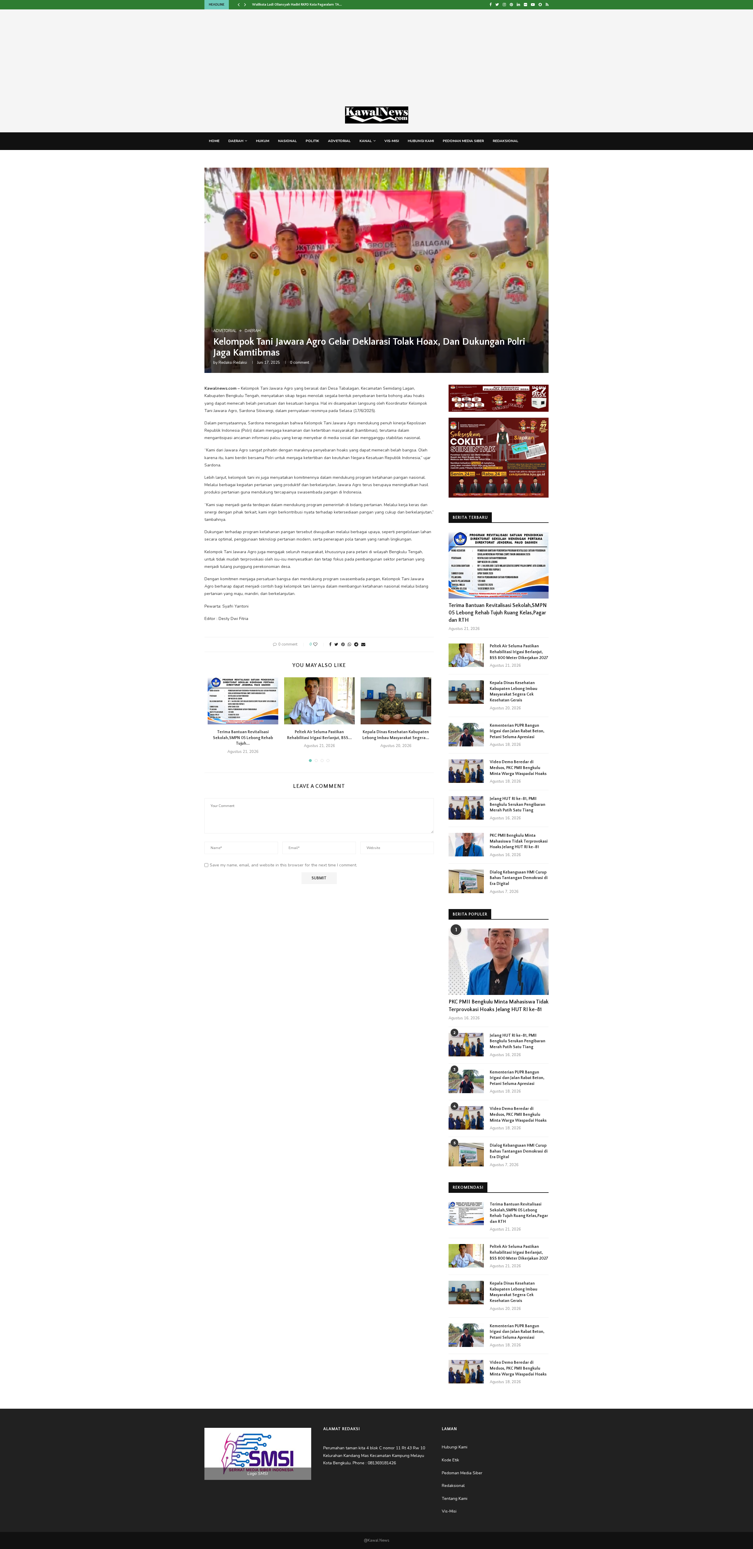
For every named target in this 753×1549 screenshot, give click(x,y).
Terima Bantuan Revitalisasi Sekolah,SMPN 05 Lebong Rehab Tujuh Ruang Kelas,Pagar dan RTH (498, 613)
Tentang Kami (222, 158)
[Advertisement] (376, 62)
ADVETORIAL (339, 141)
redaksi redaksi (233, 362)
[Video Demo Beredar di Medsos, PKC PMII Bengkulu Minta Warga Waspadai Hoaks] (466, 771)
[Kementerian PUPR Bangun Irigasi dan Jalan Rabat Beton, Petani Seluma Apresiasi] (466, 734)
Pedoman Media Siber (463, 141)
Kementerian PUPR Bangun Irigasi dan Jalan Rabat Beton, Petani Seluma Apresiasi (517, 731)
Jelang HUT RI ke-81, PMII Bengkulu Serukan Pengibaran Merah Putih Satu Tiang (517, 804)
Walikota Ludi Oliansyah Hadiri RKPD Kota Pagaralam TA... (297, 4)
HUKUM (262, 141)
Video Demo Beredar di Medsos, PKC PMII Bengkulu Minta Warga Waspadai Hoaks (518, 768)
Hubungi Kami (421, 141)
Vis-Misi (391, 141)
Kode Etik (253, 158)
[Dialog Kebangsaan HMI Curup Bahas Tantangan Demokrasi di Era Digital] (466, 881)
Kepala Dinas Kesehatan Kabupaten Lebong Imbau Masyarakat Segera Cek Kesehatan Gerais (513, 692)
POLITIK (312, 141)
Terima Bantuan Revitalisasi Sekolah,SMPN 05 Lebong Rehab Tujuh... (243, 738)
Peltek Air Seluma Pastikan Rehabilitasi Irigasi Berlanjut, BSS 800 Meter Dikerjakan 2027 (519, 652)
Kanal (365, 141)
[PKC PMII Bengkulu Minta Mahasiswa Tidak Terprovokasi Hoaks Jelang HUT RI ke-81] (466, 844)
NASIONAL (287, 141)
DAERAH (235, 141)
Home (214, 141)
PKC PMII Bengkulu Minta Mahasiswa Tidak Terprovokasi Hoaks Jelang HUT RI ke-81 (519, 841)
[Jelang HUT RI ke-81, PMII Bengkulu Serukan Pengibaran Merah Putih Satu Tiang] (466, 808)
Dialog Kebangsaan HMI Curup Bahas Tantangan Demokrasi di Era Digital (519, 878)
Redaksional (505, 141)
